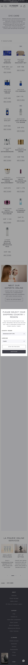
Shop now (14, 351)
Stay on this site (14, 346)
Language (5, 338)
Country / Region (7, 330)
